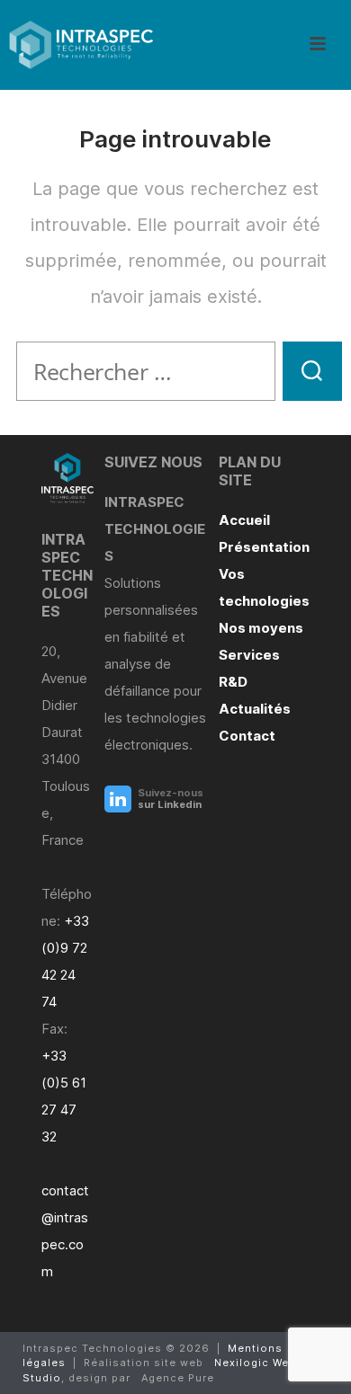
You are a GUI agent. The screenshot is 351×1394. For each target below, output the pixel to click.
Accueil (244, 519)
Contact (247, 735)
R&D (233, 681)
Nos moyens (261, 627)
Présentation (264, 546)
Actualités (255, 708)
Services (249, 654)
